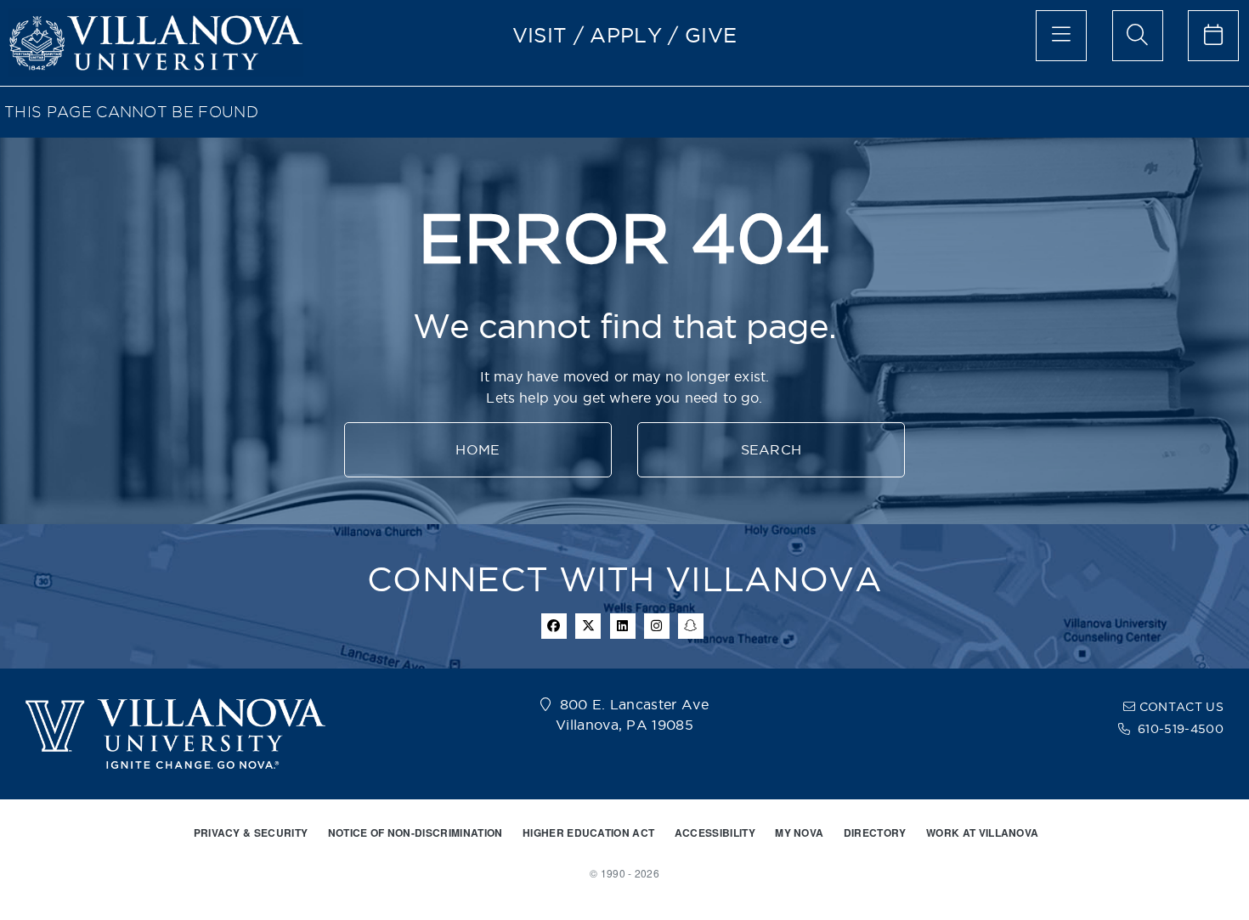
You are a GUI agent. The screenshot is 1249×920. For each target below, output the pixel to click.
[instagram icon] (657, 626)
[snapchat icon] (691, 626)
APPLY (626, 35)
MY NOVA (799, 832)
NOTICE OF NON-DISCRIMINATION (415, 832)
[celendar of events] (1213, 35)
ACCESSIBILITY (715, 832)
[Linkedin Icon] (623, 626)
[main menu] (1061, 35)
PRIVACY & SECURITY (251, 832)
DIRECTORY (875, 832)
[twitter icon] (588, 626)
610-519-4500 (1181, 729)
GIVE (711, 35)
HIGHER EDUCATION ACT (588, 832)
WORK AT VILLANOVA (982, 832)
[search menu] (1137, 35)
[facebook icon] (554, 626)
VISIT (540, 35)
